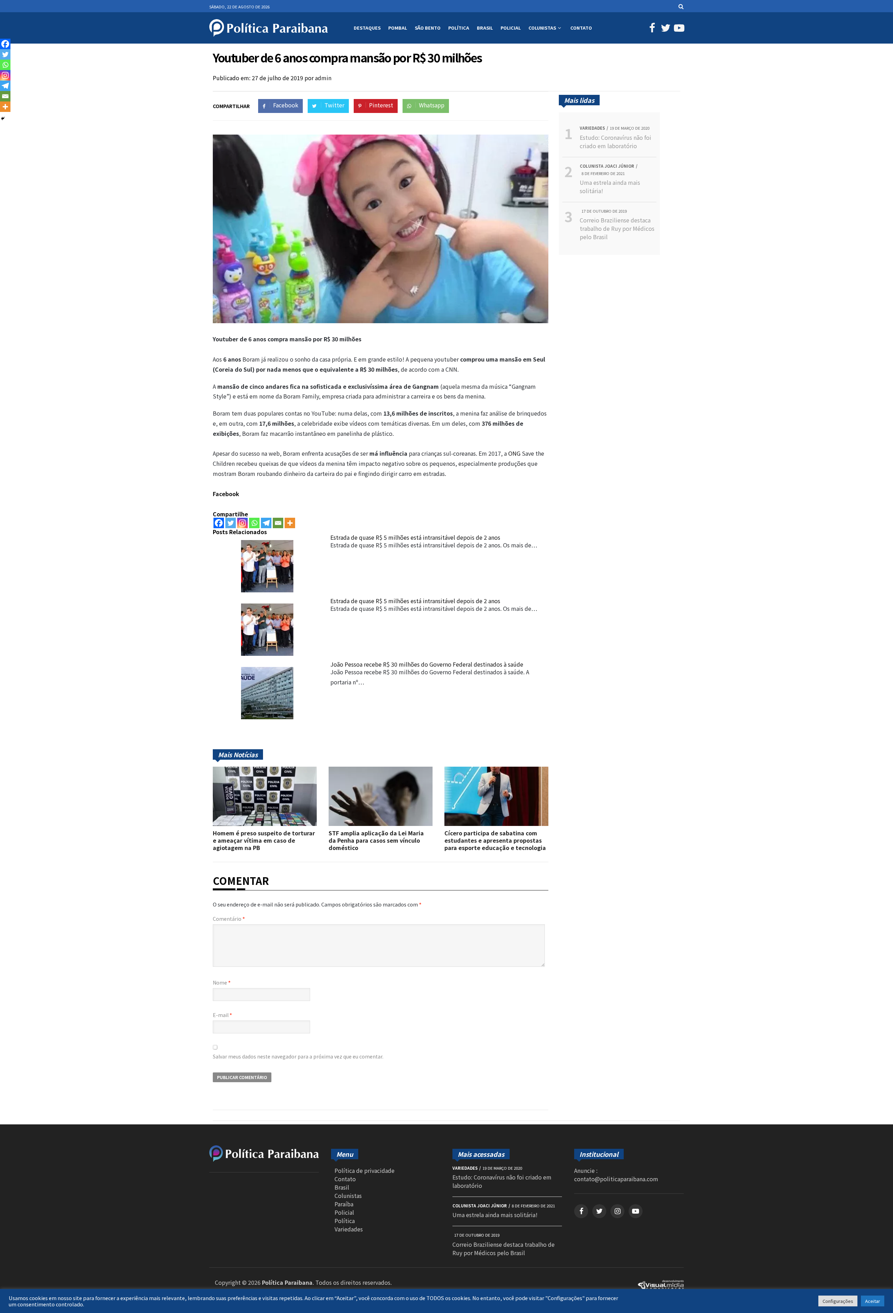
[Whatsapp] (254, 523)
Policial (511, 27)
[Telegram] (266, 523)
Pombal (397, 27)
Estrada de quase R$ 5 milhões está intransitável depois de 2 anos (415, 537)
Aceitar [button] (872, 1301)
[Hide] (3, 118)
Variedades (349, 1229)
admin (323, 78)
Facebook (226, 493)
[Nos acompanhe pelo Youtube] (678, 29)
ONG (514, 453)
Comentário (229, 918)
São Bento (428, 27)
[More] (290, 523)
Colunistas (542, 27)
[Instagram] (242, 523)
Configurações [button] (838, 1301)
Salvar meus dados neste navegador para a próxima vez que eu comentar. (298, 1056)
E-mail (222, 1014)
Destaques (367, 27)
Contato (581, 27)
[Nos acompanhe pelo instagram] (617, 1211)
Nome (222, 982)
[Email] (278, 523)
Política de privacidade (365, 1170)
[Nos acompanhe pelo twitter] (599, 1211)
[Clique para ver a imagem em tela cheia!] (380, 321)
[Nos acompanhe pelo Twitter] (664, 29)
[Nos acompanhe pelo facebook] (581, 1211)
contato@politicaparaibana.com (616, 1179)
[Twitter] (230, 523)
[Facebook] (218, 523)
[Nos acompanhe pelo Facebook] (651, 29)
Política (458, 27)
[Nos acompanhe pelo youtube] (636, 1211)
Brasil (485, 27)
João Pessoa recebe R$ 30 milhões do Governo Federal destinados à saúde (426, 664)
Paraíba (344, 1204)
